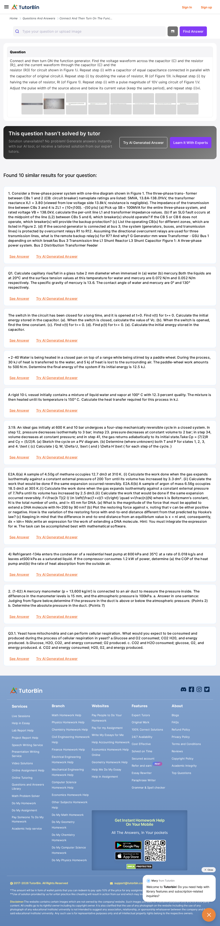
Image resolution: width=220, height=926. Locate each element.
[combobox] (89, 31)
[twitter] (207, 689)
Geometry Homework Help (110, 762)
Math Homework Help (66, 715)
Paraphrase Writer (144, 780)
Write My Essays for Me (108, 735)
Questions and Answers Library (28, 786)
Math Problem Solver (26, 796)
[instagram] (199, 689)
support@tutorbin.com (129, 883)
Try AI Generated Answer (57, 256)
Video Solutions (22, 763)
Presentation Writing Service (25, 754)
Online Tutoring (22, 777)
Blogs (175, 715)
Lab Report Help (23, 730)
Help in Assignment (105, 776)
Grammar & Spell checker (148, 787)
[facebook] (183, 689)
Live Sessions (21, 716)
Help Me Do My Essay (106, 769)
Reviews (177, 751)
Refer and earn (142, 765)
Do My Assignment (24, 810)
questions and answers (39, 18)
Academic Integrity (184, 765)
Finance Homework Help (68, 749)
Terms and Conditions (186, 744)
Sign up (206, 7)
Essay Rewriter (142, 773)
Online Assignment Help (28, 770)
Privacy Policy (181, 737)
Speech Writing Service (27, 745)
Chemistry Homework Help (70, 729)
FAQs (175, 722)
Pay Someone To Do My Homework (28, 819)
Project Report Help (25, 737)
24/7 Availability (142, 737)
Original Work (140, 722)
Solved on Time (142, 751)
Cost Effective (141, 744)
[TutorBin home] (25, 7)
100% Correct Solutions (147, 729)
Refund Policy (181, 729)
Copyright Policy (182, 758)
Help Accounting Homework (111, 742)
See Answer (19, 256)
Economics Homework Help (70, 795)
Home (14, 18)
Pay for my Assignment (107, 728)
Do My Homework (24, 803)
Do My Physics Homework (69, 860)
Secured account (143, 758)
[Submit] (17, 31)
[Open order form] (1, 14)
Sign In (187, 7)
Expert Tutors (141, 715)
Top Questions (181, 773)
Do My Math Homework (68, 814)
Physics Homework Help (68, 722)
